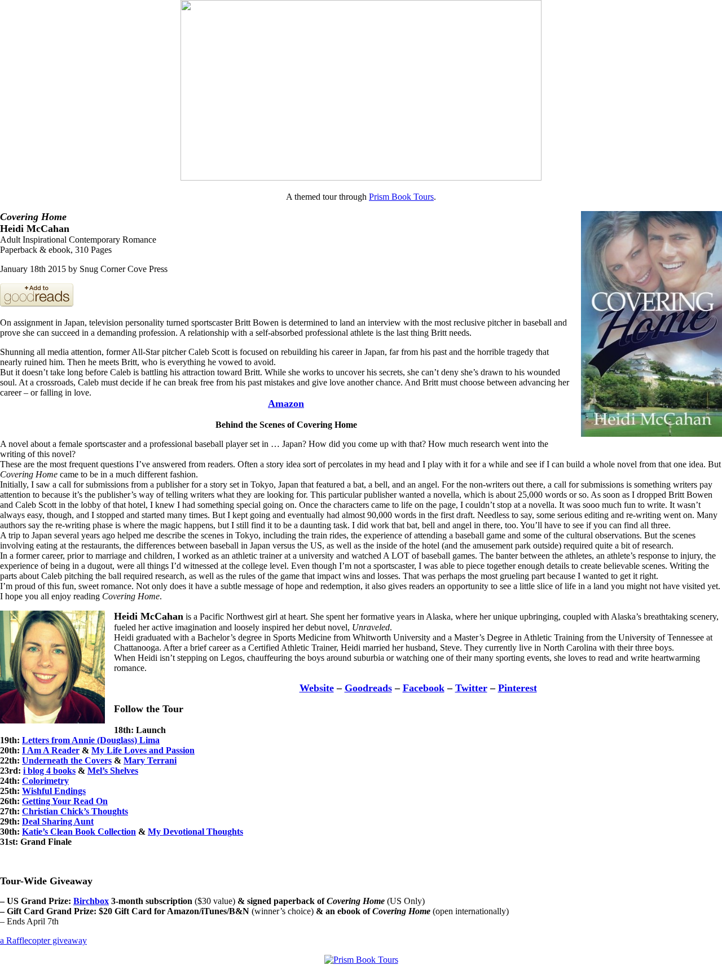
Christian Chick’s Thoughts (75, 811)
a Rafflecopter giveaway (43, 940)
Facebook (423, 688)
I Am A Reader (51, 750)
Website (317, 688)
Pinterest (517, 688)
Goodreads (368, 688)
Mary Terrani (150, 760)
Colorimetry (45, 781)
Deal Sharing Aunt (58, 821)
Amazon (286, 403)
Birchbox (91, 901)
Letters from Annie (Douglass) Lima (91, 740)
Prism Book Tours (401, 196)
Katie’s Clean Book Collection (79, 831)
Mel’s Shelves (112, 770)
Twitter (471, 688)
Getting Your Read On (65, 801)
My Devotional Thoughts (195, 831)
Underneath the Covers (67, 760)
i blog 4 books (49, 770)
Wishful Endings (54, 791)
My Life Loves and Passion (143, 750)
